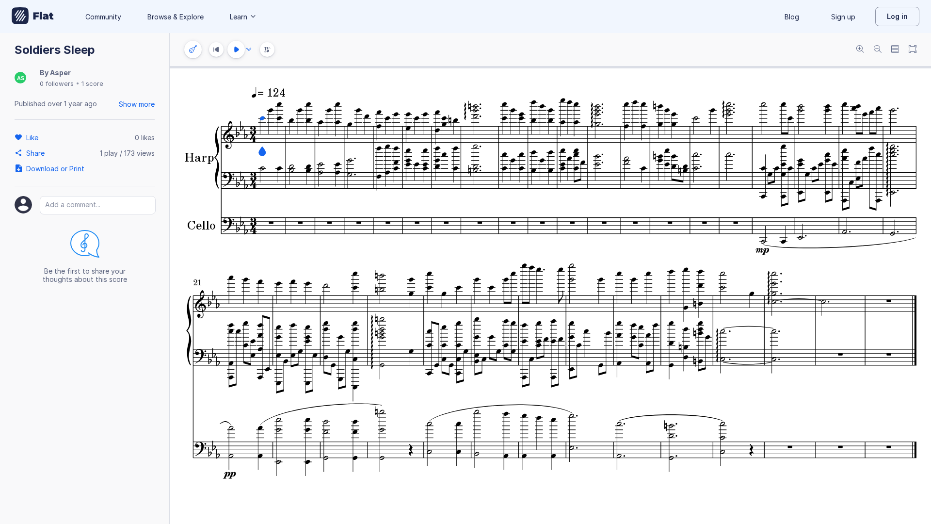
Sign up (843, 17)
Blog (792, 17)
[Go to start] (216, 49)
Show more (137, 104)
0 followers (57, 83)
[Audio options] (249, 49)
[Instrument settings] (193, 49)
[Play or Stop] (236, 49)
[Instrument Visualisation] (267, 49)
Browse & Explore (175, 17)
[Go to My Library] (33, 16)
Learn (238, 17)
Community (103, 17)
